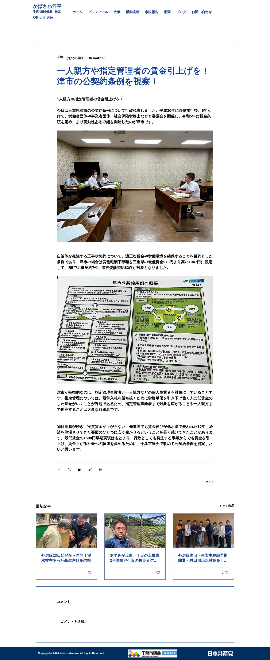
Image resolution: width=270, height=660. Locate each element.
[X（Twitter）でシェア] (69, 469)
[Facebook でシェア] (59, 469)
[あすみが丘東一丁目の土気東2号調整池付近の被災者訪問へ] (135, 531)
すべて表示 (226, 505)
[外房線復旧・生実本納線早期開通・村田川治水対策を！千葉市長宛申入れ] (203, 531)
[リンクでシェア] (90, 469)
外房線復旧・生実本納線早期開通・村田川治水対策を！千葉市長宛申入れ (203, 558)
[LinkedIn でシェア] (80, 469)
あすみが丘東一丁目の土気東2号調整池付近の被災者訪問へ (134, 558)
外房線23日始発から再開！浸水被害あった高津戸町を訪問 (66, 558)
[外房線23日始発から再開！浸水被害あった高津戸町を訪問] (66, 531)
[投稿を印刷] (100, 469)
